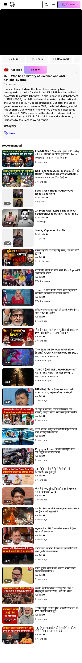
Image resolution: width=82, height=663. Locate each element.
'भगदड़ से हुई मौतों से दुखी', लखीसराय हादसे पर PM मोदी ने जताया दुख (56, 610)
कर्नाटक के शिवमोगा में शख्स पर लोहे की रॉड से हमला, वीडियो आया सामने (56, 550)
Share (39, 59)
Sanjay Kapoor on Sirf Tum (51, 230)
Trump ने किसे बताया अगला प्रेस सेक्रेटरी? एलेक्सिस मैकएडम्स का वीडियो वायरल (56, 292)
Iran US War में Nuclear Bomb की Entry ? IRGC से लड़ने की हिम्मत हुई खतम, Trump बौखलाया (57, 153)
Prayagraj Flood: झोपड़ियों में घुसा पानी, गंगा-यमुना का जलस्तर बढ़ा (55, 451)
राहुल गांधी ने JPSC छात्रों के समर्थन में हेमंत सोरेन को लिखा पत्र (55, 530)
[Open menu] (5, 4)
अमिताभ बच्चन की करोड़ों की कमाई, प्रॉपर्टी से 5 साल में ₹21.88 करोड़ (57, 312)
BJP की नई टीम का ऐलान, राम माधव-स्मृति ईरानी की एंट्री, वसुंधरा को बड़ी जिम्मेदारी (54, 391)
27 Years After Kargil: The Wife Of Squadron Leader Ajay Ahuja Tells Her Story (55, 212)
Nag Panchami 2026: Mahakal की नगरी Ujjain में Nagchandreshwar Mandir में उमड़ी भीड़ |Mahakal (57, 172)
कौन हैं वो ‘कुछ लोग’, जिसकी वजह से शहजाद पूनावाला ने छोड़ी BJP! (55, 490)
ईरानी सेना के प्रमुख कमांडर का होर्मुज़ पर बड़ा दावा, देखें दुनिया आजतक (56, 431)
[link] (13, 70)
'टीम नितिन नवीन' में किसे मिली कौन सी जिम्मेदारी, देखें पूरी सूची (52, 470)
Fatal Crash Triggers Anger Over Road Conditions (54, 192)
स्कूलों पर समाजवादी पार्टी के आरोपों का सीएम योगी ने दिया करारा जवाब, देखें (55, 629)
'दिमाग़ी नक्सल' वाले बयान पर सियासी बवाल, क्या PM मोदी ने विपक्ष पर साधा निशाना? (57, 331)
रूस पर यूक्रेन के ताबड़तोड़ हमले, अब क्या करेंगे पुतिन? (57, 252)
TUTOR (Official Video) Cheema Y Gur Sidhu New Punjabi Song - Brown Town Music (56, 371)
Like (15, 59)
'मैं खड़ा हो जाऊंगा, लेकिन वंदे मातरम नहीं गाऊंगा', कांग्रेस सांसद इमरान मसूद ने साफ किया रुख (57, 411)
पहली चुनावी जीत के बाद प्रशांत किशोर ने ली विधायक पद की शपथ (55, 570)
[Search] (46, 4)
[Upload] (54, 4)
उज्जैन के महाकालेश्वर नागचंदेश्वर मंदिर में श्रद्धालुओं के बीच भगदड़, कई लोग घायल (54, 590)
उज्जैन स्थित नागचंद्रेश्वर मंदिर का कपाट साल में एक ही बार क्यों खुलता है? (57, 510)
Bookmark (63, 59)
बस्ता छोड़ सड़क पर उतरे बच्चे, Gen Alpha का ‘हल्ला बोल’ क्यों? (57, 272)
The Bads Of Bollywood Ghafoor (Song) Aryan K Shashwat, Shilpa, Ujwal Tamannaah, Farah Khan (55, 351)
